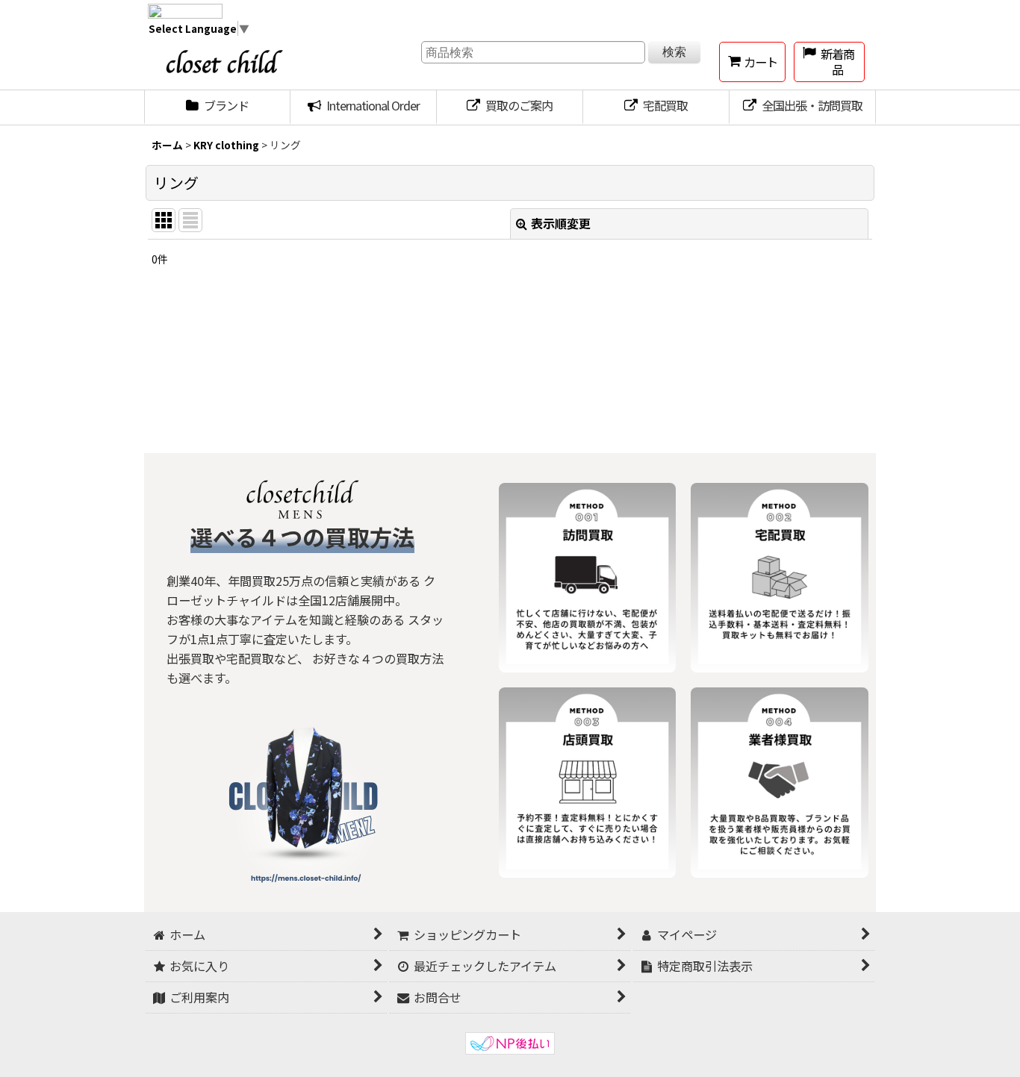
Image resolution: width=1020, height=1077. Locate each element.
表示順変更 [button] (561, 223)
